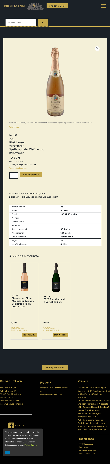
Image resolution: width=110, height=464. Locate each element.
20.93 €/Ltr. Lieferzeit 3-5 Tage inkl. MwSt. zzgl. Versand (19, 328)
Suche (8, 16)
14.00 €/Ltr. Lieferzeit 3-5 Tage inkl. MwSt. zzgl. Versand (51, 328)
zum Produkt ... (29, 335)
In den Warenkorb (31, 174)
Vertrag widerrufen (55, 367)
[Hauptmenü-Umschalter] (103, 6)
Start (11, 123)
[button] (57, 6)
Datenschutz (84, 447)
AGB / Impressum (86, 444)
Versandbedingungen (18, 168)
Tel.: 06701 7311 (7, 397)
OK (7, 452)
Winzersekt (20, 123)
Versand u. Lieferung (87, 450)
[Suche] (43, 22)
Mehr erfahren (30, 445)
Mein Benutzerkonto (87, 454)
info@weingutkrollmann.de (12, 404)
